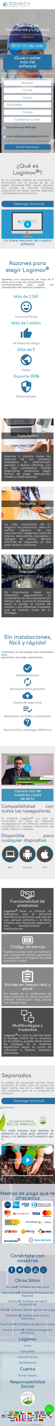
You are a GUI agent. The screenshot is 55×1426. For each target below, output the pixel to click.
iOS (45, 867)
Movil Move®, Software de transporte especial (27, 1294)
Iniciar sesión (27, 1375)
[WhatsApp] (43, 1273)
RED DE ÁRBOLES (21, 1124)
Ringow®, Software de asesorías (27, 1287)
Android (27, 867)
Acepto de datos (28, 136)
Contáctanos (27, 1362)
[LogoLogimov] (16, 7)
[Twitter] (20, 1273)
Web (10, 867)
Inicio (27, 1345)
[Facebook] (12, 1273)
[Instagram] (28, 1273)
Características (27, 1357)
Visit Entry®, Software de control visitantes (27, 1317)
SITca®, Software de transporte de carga (27, 1309)
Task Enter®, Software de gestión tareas (27, 1324)
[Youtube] (36, 1273)
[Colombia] (29, 1414)
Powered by (18, 1425)
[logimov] (10, 862)
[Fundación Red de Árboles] (27, 1405)
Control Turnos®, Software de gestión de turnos (27, 1331)
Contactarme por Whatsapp (21, 127)
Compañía (27, 1351)
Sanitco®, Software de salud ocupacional (27, 1303)
